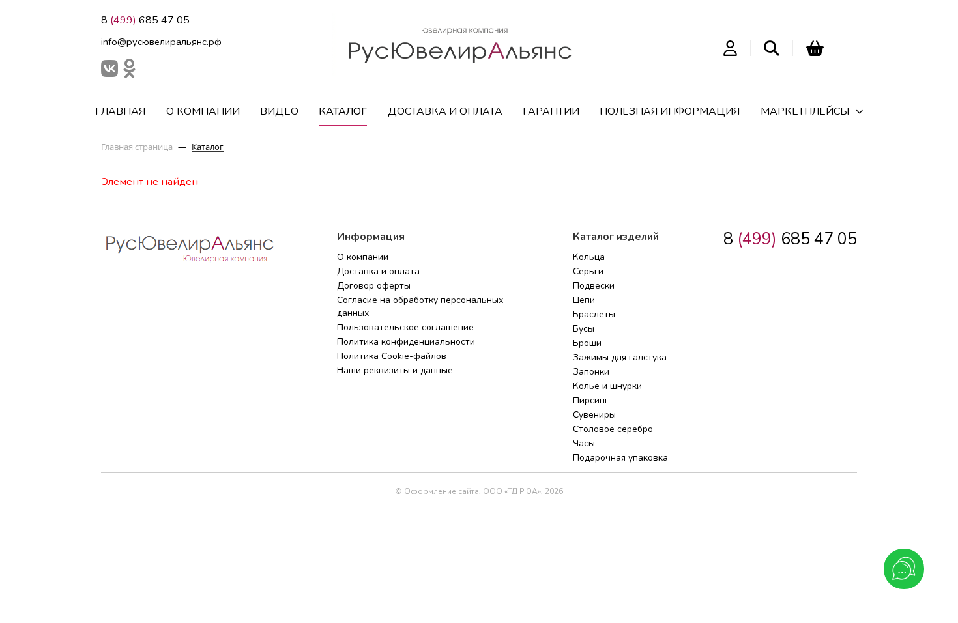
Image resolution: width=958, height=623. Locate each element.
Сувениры (594, 415)
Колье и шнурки (607, 386)
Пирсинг (591, 400)
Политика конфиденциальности (406, 342)
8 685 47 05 (145, 20)
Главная (120, 111)
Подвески (594, 286)
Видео (279, 111)
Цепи (584, 300)
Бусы (583, 329)
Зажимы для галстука (620, 357)
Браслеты (594, 314)
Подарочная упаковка (620, 458)
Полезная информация (670, 111)
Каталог (343, 111)
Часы (584, 443)
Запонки (591, 372)
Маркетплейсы (805, 111)
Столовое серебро (613, 429)
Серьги (588, 271)
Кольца (589, 257)
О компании (203, 111)
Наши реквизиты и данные (395, 370)
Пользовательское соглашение (405, 327)
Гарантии (551, 111)
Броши (587, 343)
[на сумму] (815, 48)
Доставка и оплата (445, 111)
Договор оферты (374, 286)
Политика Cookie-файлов (391, 356)
